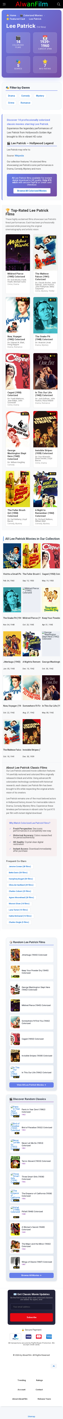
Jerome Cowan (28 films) (20, 866)
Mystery (40, 96)
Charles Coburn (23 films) (20, 891)
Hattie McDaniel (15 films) (20, 916)
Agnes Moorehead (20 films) (21, 897)
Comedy (25, 96)
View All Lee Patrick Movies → (31, 1085)
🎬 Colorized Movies (31, 15)
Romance (25, 103)
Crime (11, 103)
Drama (11, 96)
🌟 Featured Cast (15, 19)
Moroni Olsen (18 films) (19, 903)
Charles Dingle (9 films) (19, 922)
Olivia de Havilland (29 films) (21, 885)
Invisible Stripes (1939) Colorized (39, 750)
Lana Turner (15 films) (18, 910)
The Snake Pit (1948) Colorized (18, 618)
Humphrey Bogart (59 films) (21, 879)
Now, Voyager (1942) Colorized (18, 706)
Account (21, 1389)
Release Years (44, 1399)
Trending (22, 1380)
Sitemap (31, 1416)
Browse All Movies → (31, 1275)
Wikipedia (19, 155)
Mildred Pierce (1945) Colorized (39, 618)
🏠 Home (11, 15)
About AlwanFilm (19, 1399)
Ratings (39, 1380)
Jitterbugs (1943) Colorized (17, 662)
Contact (39, 1389)
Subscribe (31, 1317)
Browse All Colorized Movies (32, 191)
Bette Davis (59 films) (18, 872)
